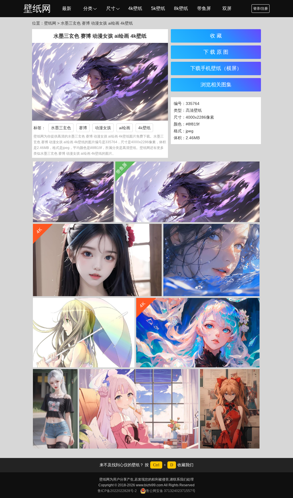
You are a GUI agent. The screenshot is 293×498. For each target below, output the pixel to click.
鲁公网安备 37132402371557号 (170, 491)
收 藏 (216, 36)
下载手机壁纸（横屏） (216, 68)
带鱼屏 (204, 8)
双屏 (226, 8)
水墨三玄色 (61, 128)
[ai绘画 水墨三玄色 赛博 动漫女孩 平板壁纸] (73, 192)
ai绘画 (124, 128)
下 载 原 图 (215, 52)
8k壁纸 (181, 8)
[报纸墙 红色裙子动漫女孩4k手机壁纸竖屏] (230, 409)
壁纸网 (37, 8)
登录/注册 (260, 9)
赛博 (83, 128)
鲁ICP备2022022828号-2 (117, 491)
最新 (66, 8)
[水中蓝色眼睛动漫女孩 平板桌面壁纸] (211, 260)
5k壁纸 (158, 8)
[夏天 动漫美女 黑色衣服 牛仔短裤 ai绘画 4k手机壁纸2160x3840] (55, 409)
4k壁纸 (135, 8)
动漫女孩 (103, 128)
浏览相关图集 (216, 84)
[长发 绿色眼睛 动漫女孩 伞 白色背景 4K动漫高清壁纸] (83, 332)
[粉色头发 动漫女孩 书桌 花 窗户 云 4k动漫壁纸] (138, 409)
